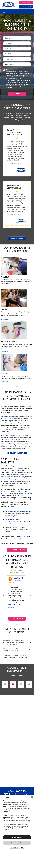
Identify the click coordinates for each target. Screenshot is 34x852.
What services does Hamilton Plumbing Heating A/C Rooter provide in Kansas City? (13, 642)
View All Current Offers (17, 238)
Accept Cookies (17, 837)
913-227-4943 (26, 7)
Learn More (4, 287)
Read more (11, 607)
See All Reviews (17, 618)
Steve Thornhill (18, 578)
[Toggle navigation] (3, 12)
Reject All (17, 843)
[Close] (32, 797)
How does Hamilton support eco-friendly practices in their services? (15, 656)
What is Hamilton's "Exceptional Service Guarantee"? (14, 650)
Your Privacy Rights (17, 848)
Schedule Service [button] (25, 2)
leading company (12, 416)
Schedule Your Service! (17, 453)
